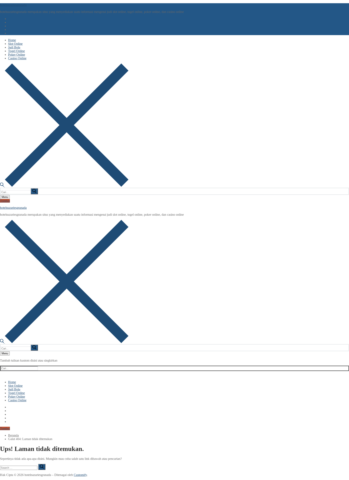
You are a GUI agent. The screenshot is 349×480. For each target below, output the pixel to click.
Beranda (13, 435)
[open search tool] (64, 185)
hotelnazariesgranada (13, 5)
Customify (80, 475)
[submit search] (34, 191)
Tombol (5, 201)
